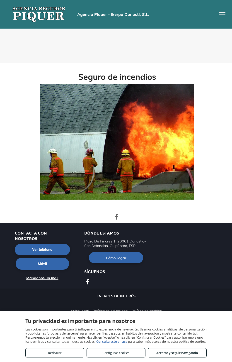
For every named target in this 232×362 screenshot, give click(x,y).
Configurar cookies (116, 353)
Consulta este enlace (111, 341)
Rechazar (55, 353)
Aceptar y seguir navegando (177, 353)
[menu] (222, 14)
